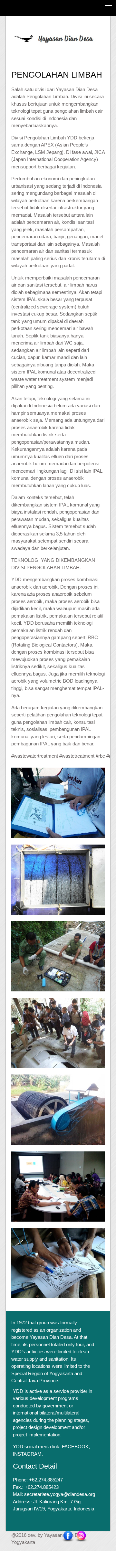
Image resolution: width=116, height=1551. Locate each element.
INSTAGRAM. (28, 1454)
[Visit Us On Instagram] (81, 1536)
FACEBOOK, (76, 1446)
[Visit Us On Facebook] (67, 1536)
